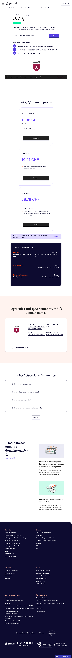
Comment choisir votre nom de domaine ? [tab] (25, 392)
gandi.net (9, 8)
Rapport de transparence (12, 623)
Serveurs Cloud (40, 581)
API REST (8, 578)
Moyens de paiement (11, 611)
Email (6, 551)
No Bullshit (39, 606)
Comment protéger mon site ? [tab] (21, 400)
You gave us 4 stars (22, 645)
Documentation (9, 576)
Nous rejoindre (40, 611)
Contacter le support (11, 570)
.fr (40, 77)
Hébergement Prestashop (13, 546)
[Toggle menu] (3, 3)
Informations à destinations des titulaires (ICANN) (19, 608)
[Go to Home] (11, 3)
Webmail (38, 543)
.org (36, 77)
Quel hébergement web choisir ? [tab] (22, 384)
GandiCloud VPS (10, 548)
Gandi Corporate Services (43, 532)
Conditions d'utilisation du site (14, 600)
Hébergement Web (41, 578)
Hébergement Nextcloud (12, 543)
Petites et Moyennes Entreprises (46, 538)
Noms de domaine (18, 8)
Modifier (56, 236)
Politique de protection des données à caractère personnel (19, 617)
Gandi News (39, 608)
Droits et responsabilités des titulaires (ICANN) (19, 606)
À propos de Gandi (41, 598)
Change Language (61, 645)
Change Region (60, 643)
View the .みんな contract (54, 334)
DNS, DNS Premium (10, 556)
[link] (17, 643)
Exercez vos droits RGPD (12, 621)
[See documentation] (20, 252)
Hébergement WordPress (12, 540)
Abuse (7, 598)
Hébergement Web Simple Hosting (15, 538)
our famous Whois (36, 633)
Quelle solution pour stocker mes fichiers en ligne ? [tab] (28, 408)
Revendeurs (39, 535)
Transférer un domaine (42, 573)
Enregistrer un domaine (43, 570)
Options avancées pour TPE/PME (46, 540)
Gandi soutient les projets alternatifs (47, 600)
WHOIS (38, 548)
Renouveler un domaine (43, 576)
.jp (31, 77)
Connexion (65, 3)
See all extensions (59, 77)
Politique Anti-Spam (11, 613)
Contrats (7, 603)
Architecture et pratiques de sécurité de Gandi (50, 603)
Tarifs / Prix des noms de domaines (34, 8)
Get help (36, 417)
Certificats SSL (9, 553)
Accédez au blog (10, 458)
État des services (10, 573)
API (37, 546)
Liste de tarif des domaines (13, 535)
